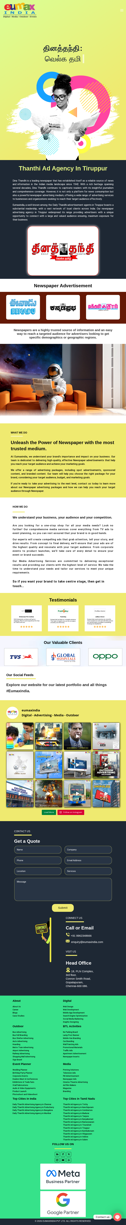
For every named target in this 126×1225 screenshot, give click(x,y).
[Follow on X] (69, 1154)
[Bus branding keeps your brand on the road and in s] (77, 793)
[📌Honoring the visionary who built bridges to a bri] (77, 736)
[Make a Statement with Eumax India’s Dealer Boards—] (19, 793)
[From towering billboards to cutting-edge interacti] (106, 764)
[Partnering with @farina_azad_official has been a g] (19, 736)
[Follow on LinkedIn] (57, 1154)
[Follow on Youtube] (63, 1160)
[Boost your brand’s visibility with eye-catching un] (106, 793)
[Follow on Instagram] (57, 1160)
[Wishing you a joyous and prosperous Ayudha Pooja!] (48, 736)
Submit (63, 907)
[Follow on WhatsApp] (69, 1160)
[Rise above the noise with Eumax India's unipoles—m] (48, 764)
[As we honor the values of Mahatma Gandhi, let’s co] (19, 764)
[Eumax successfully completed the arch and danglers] (106, 736)
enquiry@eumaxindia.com (87, 942)
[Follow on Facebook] (63, 1154)
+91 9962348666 (81, 935)
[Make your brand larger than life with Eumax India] (77, 764)
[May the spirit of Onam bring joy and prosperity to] (48, 793)
